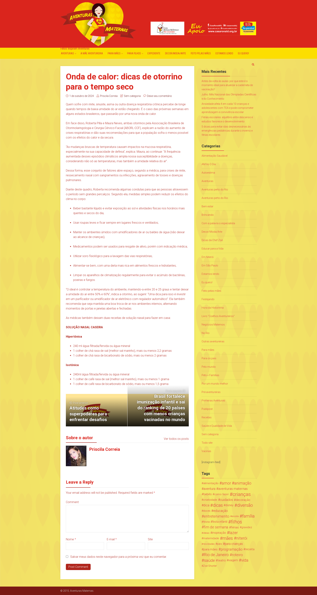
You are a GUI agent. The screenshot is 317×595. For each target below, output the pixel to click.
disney (229, 505)
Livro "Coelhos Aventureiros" (218, 316)
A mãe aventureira (92, 53)
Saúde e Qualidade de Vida (217, 425)
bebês (207, 494)
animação (242, 483)
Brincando (208, 214)
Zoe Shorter (210, 565)
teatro (222, 560)
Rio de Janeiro (216, 555)
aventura (209, 489)
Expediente (153, 53)
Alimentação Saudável (214, 155)
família (248, 516)
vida (244, 560)
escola (235, 516)
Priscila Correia (109, 95)
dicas (218, 505)
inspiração (219, 532)
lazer (233, 533)
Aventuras (67, 53)
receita (249, 549)
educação (220, 511)
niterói (241, 538)
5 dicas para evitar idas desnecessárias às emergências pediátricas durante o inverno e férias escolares (227, 130)
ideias (206, 532)
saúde (209, 560)
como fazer (221, 494)
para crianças (234, 544)
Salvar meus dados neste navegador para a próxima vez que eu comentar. (118, 556)
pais (219, 543)
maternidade (211, 538)
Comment (72, 502)
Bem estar (207, 206)
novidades (209, 543)
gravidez (246, 527)
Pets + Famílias (210, 375)
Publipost (207, 408)
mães (228, 538)
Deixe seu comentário (159, 95)
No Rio (205, 333)
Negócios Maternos (213, 324)
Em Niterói (208, 257)
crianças (242, 494)
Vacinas (206, 451)
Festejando (208, 299)
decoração (243, 500)
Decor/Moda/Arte (175, 53)
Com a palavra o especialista (218, 223)
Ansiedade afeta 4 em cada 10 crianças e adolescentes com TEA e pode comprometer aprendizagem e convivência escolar (228, 108)
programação (232, 549)
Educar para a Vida (212, 248)
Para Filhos (134, 53)
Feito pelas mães (201, 53)
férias (235, 527)
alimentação (210, 483)
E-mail (112, 539)
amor (226, 483)
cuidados (226, 500)
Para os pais (209, 358)
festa (206, 521)
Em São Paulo (210, 265)
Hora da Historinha (213, 307)
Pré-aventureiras (211, 392)
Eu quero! (243, 53)
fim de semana (216, 527)
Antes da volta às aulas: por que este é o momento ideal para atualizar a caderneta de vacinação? (227, 85)
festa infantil (219, 521)
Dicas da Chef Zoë (212, 240)
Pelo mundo (209, 366)
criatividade (210, 499)
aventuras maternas (233, 489)
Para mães (114, 53)
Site (150, 539)
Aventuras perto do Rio (215, 189)
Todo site (207, 442)
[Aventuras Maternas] (98, 23)
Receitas (207, 417)
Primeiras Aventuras (213, 400)
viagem (233, 560)
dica (206, 505)
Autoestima (208, 172)
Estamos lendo (224, 53)
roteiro (237, 555)
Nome (71, 539)
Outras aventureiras (213, 341)
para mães (210, 549)
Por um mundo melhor (215, 383)
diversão (245, 505)
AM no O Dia (209, 164)
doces (206, 510)
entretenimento (216, 516)
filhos (236, 522)
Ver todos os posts (176, 439)
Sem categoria (132, 95)
